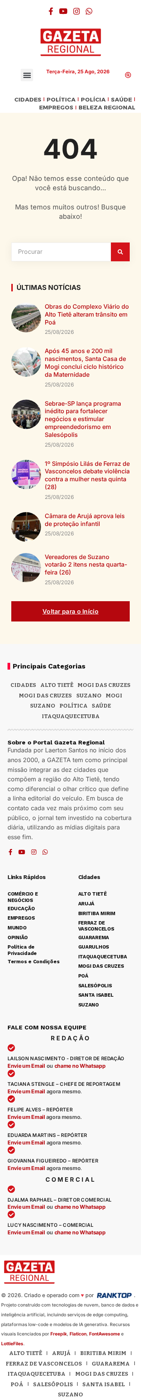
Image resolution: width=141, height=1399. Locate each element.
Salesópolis (53, 1384)
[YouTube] (63, 11)
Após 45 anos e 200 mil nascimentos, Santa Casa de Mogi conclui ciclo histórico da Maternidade (85, 362)
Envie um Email (26, 1066)
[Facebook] (51, 11)
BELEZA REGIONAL (107, 108)
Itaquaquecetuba (36, 1373)
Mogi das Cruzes (45, 695)
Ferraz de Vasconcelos (44, 1363)
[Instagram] (76, 11)
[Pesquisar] (120, 252)
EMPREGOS (56, 108)
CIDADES (27, 100)
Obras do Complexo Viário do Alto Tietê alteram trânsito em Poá (87, 314)
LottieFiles (12, 1343)
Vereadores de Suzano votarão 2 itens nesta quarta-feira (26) (86, 564)
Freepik (58, 1334)
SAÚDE (121, 100)
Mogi (114, 695)
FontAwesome (104, 1334)
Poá (17, 1384)
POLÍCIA (93, 100)
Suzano (89, 695)
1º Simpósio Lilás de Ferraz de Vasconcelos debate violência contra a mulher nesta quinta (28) (87, 475)
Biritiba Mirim (103, 1353)
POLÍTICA (61, 100)
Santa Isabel (103, 1384)
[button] (27, 75)
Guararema (111, 1363)
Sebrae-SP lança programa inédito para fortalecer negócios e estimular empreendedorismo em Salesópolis (83, 419)
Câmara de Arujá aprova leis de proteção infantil (85, 519)
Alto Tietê (56, 685)
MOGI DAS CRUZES (103, 685)
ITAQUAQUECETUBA (71, 716)
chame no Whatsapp (80, 1066)
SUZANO (42, 705)
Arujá (61, 1353)
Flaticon (78, 1334)
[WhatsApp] (89, 11)
